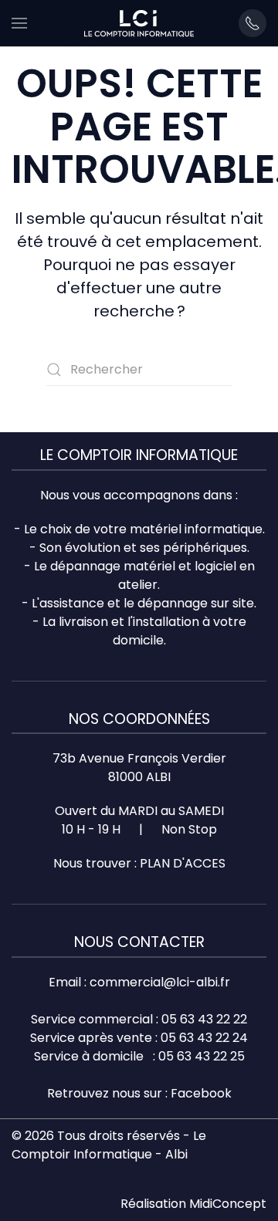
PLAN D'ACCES (182, 863)
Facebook (201, 1093)
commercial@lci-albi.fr (160, 982)
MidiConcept (227, 1204)
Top (260, 1199)
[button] (19, 23)
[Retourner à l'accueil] (139, 23)
